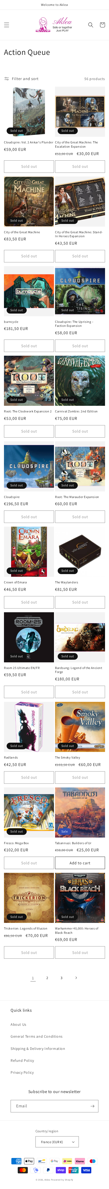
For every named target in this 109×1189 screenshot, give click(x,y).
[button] (6, 25)
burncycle (11, 322)
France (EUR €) (52, 1142)
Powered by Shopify (62, 1179)
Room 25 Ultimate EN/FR (22, 668)
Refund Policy (22, 1060)
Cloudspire (12, 497)
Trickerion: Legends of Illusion (26, 928)
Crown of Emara (15, 582)
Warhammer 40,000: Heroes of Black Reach (76, 930)
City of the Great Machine (22, 232)
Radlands (11, 757)
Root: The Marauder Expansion (77, 497)
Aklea (47, 1179)
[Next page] (76, 978)
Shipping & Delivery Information (38, 1048)
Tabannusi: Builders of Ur (73, 843)
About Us (18, 1024)
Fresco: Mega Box (16, 843)
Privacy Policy (22, 1072)
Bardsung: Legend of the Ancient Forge (78, 670)
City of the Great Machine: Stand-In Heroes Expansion (79, 234)
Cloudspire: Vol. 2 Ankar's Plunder (28, 142)
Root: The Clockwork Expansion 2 (28, 411)
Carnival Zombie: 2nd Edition (76, 411)
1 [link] (33, 977)
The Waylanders (66, 582)
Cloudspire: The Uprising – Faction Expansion (74, 324)
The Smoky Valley (67, 757)
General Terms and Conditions (37, 1036)
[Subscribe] (92, 1106)
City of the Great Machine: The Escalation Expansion (76, 144)
